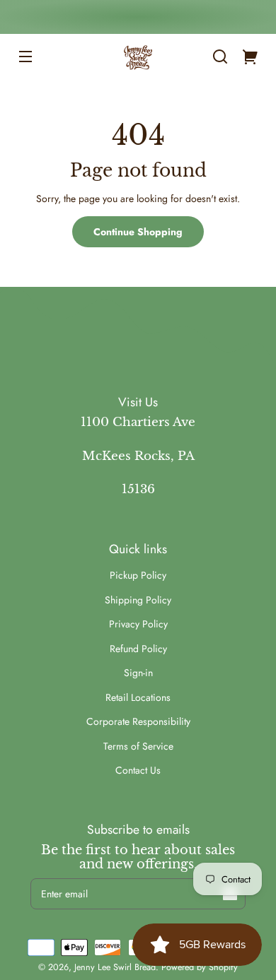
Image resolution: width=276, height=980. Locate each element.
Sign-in (138, 673)
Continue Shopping (138, 232)
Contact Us (138, 770)
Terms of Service (138, 746)
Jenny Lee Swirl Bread (115, 967)
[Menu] (25, 56)
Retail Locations (138, 697)
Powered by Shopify (199, 967)
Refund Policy (138, 649)
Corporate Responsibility (138, 721)
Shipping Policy (138, 600)
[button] (220, 56)
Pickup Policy (138, 575)
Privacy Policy (138, 624)
